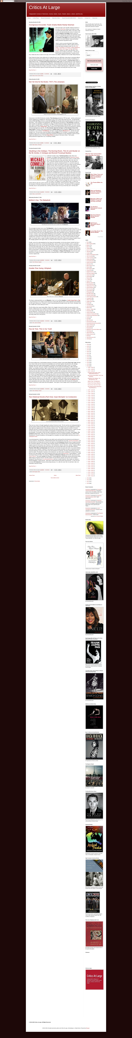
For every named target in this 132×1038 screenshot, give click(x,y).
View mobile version (55, 477)
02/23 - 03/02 (91, 463)
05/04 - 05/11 (91, 445)
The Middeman (45, 130)
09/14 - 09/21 (91, 411)
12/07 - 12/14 (91, 390)
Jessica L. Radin (90, 309)
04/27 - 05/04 (91, 447)
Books (33, 75)
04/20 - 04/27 (91, 449)
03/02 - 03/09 (91, 461)
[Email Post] (51, 73)
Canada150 (89, 298)
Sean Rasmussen (90, 337)
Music (42, 75)
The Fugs (70, 49)
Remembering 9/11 (91, 321)
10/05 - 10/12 (91, 406)
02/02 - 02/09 (91, 468)
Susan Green (89, 274)
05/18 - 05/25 (91, 441)
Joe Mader (89, 304)
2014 (88, 365)
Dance (88, 267)
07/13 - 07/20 (91, 427)
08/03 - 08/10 (91, 422)
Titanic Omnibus (90, 324)
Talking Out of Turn (90, 285)
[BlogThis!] (56, 74)
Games (88, 281)
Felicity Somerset (90, 334)
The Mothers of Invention (64, 47)
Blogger (87, 1028)
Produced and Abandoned (92, 315)
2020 (88, 355)
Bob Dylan (63, 29)
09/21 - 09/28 (91, 409)
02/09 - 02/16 (91, 466)
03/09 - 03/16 (91, 459)
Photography (89, 292)
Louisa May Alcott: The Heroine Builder (97, 231)
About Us (80, 18)
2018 (88, 358)
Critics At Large (44, 7)
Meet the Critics (56, 18)
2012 (88, 479)
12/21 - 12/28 (91, 369)
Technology (89, 331)
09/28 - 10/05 (91, 407)
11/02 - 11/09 (91, 398)
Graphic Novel (90, 301)
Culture (88, 253)
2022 (88, 351)
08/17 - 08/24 (91, 418)
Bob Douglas (34, 471)
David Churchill (90, 262)
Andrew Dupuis (90, 312)
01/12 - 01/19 (91, 474)
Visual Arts (89, 270)
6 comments (46, 142)
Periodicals (89, 310)
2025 (88, 346)
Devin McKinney (90, 284)
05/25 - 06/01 (91, 440)
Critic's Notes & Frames (91, 296)
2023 (88, 349)
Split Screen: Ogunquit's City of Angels (95, 224)
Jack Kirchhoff (38, 193)
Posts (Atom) (37, 481)
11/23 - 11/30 (91, 393)
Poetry (88, 303)
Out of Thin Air (32, 456)
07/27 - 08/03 (91, 423)
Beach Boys (66, 453)
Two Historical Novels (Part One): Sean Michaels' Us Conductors (53, 397)
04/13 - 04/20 (91, 450)
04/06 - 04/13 (91, 452)
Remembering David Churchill (93, 323)
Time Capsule (89, 326)
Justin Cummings (37, 322)
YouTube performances (48, 459)
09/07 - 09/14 (91, 413)
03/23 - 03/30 (91, 456)
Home (29, 18)
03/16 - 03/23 (91, 457)
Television (40, 144)
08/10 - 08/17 (91, 420)
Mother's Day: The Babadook (39, 200)
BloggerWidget (100, 236)
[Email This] (54, 74)
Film (33, 322)
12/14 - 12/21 (91, 371)
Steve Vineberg (35, 390)
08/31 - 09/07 (91, 415)
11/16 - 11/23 (91, 395)
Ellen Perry (89, 320)
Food (88, 318)
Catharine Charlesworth (92, 313)
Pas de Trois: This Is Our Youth (40, 329)
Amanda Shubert (90, 295)
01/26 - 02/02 (91, 470)
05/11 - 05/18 (91, 443)
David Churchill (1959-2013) (69, 18)
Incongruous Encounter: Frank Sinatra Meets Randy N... (94, 373)
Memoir (88, 307)
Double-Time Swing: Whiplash (40, 268)
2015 (88, 364)
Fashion (88, 317)
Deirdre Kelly (89, 259)
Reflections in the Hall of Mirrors (93, 329)
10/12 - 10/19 (91, 404)
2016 (88, 362)
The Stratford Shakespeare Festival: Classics (96, 208)
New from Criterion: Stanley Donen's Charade (96, 216)
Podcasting (89, 327)
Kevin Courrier (38, 75)
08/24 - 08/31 (91, 416)
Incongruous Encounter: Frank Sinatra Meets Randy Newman (51, 25)
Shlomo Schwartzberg (91, 254)
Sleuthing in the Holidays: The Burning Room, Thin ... (94, 379)
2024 (88, 348)
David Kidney (89, 276)
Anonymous (87, 489)
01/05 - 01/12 (91, 475)
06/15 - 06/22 (91, 434)
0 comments (46, 73)
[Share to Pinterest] (60, 74)
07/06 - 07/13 (91, 429)
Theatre (40, 390)
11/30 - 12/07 (91, 391)
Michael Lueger (90, 282)
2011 (88, 481)
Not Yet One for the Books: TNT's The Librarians (46, 82)
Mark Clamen (34, 144)
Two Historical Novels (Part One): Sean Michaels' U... (94, 387)
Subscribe (94, 18)
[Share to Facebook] (59, 74)
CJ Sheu (88, 279)
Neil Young (65, 49)
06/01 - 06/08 (91, 438)
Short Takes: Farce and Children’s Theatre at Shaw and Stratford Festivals (97, 176)
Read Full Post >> (32, 70)
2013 (88, 478)
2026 (88, 344)
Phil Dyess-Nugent (90, 273)
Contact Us (87, 18)
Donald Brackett (90, 260)
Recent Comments (45, 18)
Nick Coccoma (90, 289)
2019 (88, 356)
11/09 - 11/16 (91, 397)
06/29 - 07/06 (91, 431)
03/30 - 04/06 (91, 454)
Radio (88, 335)
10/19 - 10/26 (91, 402)
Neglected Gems (90, 271)
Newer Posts (32, 475)
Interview (88, 264)
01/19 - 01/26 (91, 472)
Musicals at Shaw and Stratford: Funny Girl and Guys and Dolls (96, 200)
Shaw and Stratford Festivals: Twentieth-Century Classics (96, 192)
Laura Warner (89, 290)
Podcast (88, 278)
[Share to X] (57, 74)
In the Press (36, 18)
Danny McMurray (90, 287)
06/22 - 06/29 (91, 432)
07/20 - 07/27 (91, 425)
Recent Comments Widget (98, 516)
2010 (88, 483)
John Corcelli (89, 256)
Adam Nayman (90, 332)
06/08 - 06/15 (91, 436)
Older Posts (78, 475)
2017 (88, 360)
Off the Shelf (89, 299)
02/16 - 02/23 (91, 465)
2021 (88, 353)
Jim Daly (88, 338)
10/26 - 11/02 (91, 400)
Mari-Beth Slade (90, 293)
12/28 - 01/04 (91, 367)
